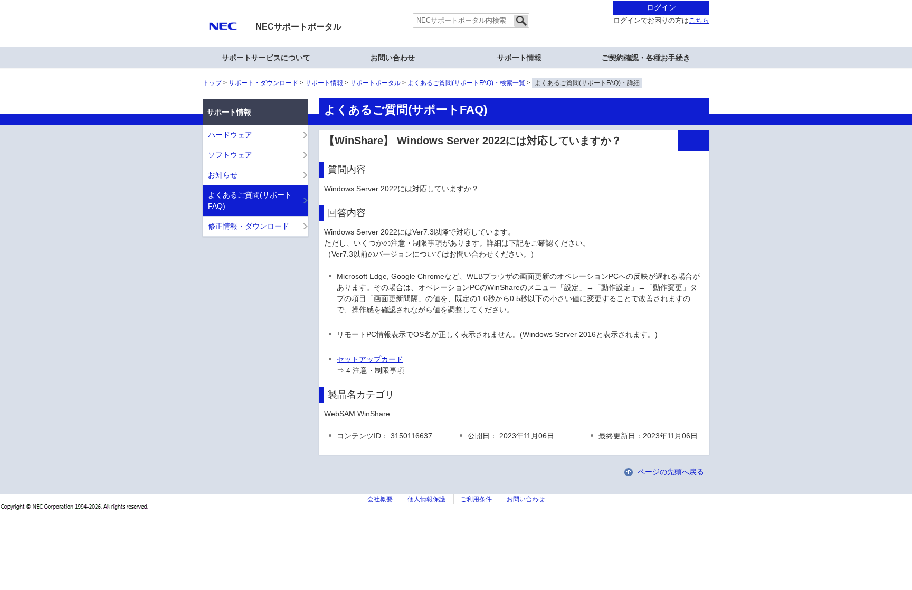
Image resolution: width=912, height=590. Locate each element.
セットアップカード (370, 359)
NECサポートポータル (298, 26)
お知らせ (223, 175)
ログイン (661, 7)
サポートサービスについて (266, 57)
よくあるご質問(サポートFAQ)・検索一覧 (466, 83)
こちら (699, 20)
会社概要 (380, 499)
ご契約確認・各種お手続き (646, 57)
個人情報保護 (426, 499)
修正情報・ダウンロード (248, 226)
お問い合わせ (392, 57)
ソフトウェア (230, 155)
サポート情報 (324, 83)
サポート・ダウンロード (263, 83)
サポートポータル (375, 83)
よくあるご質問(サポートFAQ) (250, 200)
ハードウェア (230, 134)
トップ (212, 83)
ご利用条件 (476, 499)
